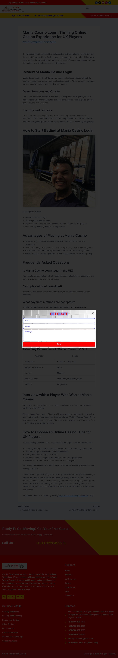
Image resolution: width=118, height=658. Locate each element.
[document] (59, 329)
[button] (93, 313)
